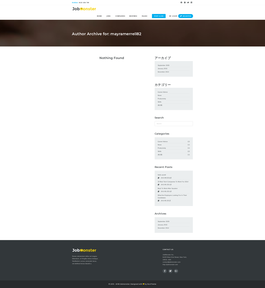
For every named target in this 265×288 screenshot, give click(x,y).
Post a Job (158, 16)
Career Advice (163, 92)
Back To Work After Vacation (168, 188)
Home (99, 16)
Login (174, 16)
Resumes (133, 16)
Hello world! (162, 175)
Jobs (108, 16)
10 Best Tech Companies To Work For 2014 (173, 182)
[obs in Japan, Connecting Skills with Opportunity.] (84, 8)
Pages (144, 16)
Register (186, 16)
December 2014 (163, 72)
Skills (159, 102)
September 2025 (163, 65)
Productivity (162, 98)
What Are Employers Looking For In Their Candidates (172, 196)
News (160, 95)
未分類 (160, 105)
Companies (120, 16)
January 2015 (162, 68)
